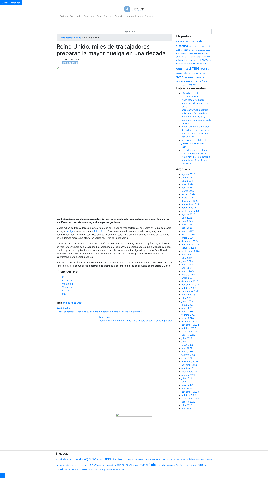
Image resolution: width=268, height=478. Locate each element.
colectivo (194, 50)
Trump (205, 81)
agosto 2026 (188, 174)
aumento (192, 46)
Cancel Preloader (11, 2)
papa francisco (186, 73)
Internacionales (135, 16)
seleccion (195, 81)
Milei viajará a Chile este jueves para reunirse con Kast (194, 143)
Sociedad (75, 16)
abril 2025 (186, 227)
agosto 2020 (188, 401)
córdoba (187, 57)
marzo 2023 (187, 311)
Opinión (149, 16)
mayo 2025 (187, 224)
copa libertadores (157, 459)
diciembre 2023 (189, 281)
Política (64, 16)
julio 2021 (186, 378)
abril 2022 (186, 348)
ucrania (179, 85)
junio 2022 (187, 341)
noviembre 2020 (190, 391)
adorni (179, 41)
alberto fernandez (193, 41)
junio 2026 (187, 180)
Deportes (119, 16)
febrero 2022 (188, 354)
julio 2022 (186, 338)
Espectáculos (103, 16)
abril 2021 (186, 388)
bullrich (179, 50)
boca (200, 46)
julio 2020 (186, 405)
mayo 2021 (187, 385)
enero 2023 (187, 318)
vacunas (192, 85)
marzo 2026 (187, 190)
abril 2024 (186, 267)
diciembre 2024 (189, 241)
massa (179, 69)
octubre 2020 (188, 395)
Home (62, 37)
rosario (192, 77)
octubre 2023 (188, 288)
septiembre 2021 (190, 371)
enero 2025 (187, 237)
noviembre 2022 (190, 324)
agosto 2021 (188, 375)
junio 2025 (187, 221)
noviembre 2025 (190, 204)
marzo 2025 (187, 231)
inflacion (179, 60)
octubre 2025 (188, 207)
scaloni (187, 81)
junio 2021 (186, 381)
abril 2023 (186, 308)
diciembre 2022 (189, 321)
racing (202, 73)
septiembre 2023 (190, 291)
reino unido (77, 302)
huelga (70, 231)
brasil (207, 46)
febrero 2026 (188, 194)
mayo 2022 (187, 344)
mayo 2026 (187, 184)
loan (210, 60)
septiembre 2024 (190, 251)
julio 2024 (186, 257)
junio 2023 (187, 301)
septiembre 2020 (190, 398)
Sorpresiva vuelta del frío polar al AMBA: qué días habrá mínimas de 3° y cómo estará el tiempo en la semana (196, 116)
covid (206, 54)
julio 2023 (186, 298)
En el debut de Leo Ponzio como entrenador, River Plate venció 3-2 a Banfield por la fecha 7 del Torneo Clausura (195, 157)
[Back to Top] (2, 475)
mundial (205, 68)
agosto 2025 (188, 214)
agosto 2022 (188, 334)
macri (178, 64)
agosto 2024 (188, 254)
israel (186, 60)
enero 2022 (187, 358)
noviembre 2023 (190, 284)
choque (186, 50)
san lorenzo (75, 469)
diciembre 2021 (189, 361)
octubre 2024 (188, 247)
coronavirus (199, 53)
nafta (178, 73)
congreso (201, 50)
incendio (206, 56)
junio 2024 (187, 261)
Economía (89, 16)
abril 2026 (186, 187)
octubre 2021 (188, 368)
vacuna (185, 85)
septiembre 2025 (190, 211)
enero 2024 (187, 278)
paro (196, 73)
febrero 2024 (188, 274)
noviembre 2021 (189, 365)
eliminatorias (196, 57)
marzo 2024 (187, 271)
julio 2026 (186, 177)
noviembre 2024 (190, 244)
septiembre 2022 (190, 331)
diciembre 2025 (189, 201)
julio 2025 (186, 217)
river (179, 77)
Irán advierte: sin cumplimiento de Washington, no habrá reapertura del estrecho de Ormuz (195, 100)
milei (196, 68)
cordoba (190, 53)
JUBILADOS (193, 60)
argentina (182, 46)
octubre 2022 (188, 328)
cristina (180, 56)
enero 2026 (187, 197)
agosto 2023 (188, 294)
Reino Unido (99, 231)
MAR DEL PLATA (198, 63)
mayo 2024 (187, 264)
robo (185, 77)
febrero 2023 (188, 314)
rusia (199, 78)
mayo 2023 (187, 304)
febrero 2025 (188, 234)
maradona (185, 63)
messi (187, 68)
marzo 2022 (187, 351)
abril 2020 (186, 408)
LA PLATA (203, 60)
